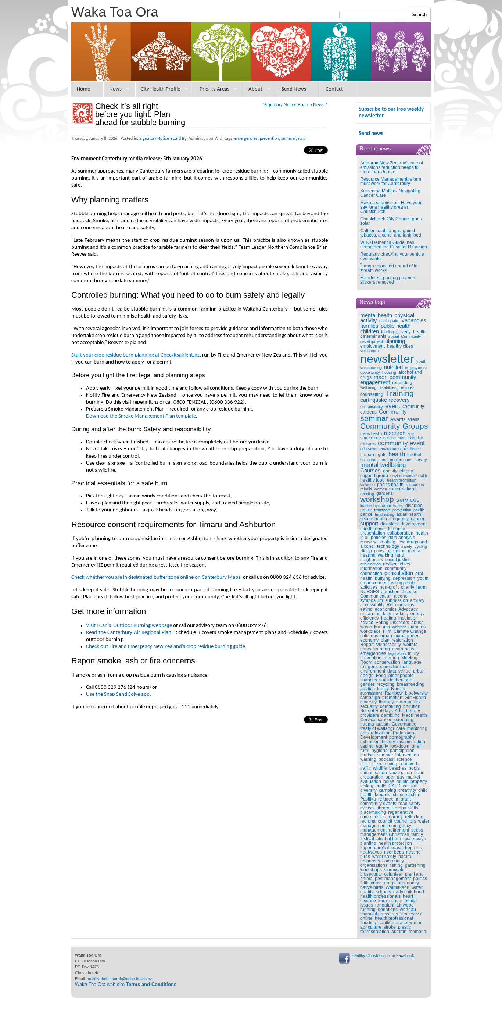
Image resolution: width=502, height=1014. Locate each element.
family (417, 834)
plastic (404, 927)
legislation (397, 653)
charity (407, 587)
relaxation (381, 732)
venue (404, 671)
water (398, 505)
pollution (411, 706)
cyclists (367, 808)
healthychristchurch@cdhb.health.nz (119, 978)
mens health (371, 433)
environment (391, 449)
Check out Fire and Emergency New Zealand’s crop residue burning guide (165, 646)
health (396, 454)
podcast (386, 759)
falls (387, 613)
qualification (370, 564)
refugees (369, 666)
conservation (387, 662)
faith (364, 883)
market (413, 777)
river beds (394, 852)
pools (414, 768)
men (401, 438)
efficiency (369, 618)
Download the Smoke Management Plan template (141, 416)
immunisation (373, 772)
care (400, 728)
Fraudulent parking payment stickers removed (388, 280)
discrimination (411, 741)
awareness (403, 649)
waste (366, 627)
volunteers (369, 350)
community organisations (382, 863)
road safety (409, 803)
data (391, 671)
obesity (390, 471)
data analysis (401, 537)
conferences (401, 459)
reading (391, 657)
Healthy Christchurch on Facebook (383, 955)
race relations (402, 489)
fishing (396, 865)
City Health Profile (160, 89)
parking (400, 613)
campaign (370, 697)
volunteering (371, 367)
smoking (387, 542)
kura (382, 900)
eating (366, 609)
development (414, 523)
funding (387, 332)
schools (383, 891)
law (401, 542)
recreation (389, 666)
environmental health (408, 476)
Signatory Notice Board (286, 104)
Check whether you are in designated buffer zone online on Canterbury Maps (155, 577)
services (408, 499)
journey (395, 816)
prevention (401, 510)
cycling (421, 546)
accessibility (372, 604)
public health (395, 326)
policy (379, 551)
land (399, 555)
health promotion (401, 480)
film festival (411, 913)
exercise (415, 438)
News (115, 89)
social (393, 336)
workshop (377, 499)
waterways (415, 838)
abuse (417, 622)
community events (378, 803)
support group (374, 475)
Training (400, 393)
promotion (392, 697)
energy (417, 613)
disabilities (388, 387)
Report (367, 644)
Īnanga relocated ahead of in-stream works (389, 268)
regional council (376, 821)
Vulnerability (388, 644)
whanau (408, 909)
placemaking (373, 812)
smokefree (370, 437)
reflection (414, 816)
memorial (418, 931)
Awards (397, 419)
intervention (407, 755)
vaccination (400, 772)
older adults (408, 702)
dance (366, 514)
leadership (369, 505)
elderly (406, 471)
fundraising (384, 514)
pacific (419, 510)
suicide (386, 679)
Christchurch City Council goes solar (391, 221)
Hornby (398, 808)
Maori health (414, 715)
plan (385, 640)
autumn (398, 931)
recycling (386, 684)
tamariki (383, 794)
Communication (376, 596)
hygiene (380, 750)
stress (413, 419)
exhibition (370, 741)
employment (372, 346)
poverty (403, 331)
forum (386, 505)
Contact (334, 89)
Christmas (399, 834)
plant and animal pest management (392, 876)
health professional (394, 918)
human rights (373, 454)
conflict (385, 922)
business (368, 459)
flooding (368, 922)
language (412, 662)
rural (364, 750)
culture (389, 438)
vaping (367, 746)
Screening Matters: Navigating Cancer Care (390, 193)
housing (389, 372)
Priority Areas (214, 89)
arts (411, 433)
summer (385, 755)
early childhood (408, 891)
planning (395, 341)
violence (367, 484)
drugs (389, 883)
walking (385, 555)
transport (382, 510)
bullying (383, 578)
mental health (376, 315)
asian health (409, 514)
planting (368, 843)
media (414, 550)
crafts (381, 785)
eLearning (370, 613)
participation (402, 750)
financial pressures (379, 913)
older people (401, 675)
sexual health (373, 518)
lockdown (399, 746)
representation (374, 931)
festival (367, 838)
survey (421, 459)
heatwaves (371, 852)
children (369, 331)
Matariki (382, 627)
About (255, 89)
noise (388, 781)
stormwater (395, 869)
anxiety (417, 600)
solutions (369, 635)
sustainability (371, 406)
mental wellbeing (383, 464)
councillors (405, 821)
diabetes (417, 627)
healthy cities (400, 346)
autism (383, 724)
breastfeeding (410, 684)
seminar (374, 418)
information (371, 568)
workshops (371, 869)
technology (388, 546)
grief (416, 746)
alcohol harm (389, 838)
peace (401, 922)
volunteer (393, 874)
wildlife (380, 768)
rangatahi (384, 905)
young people (403, 583)
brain (419, 772)
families (369, 326)
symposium (371, 600)
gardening (415, 865)
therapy (386, 702)
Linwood (405, 905)
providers (369, 715)
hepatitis (413, 847)
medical (414, 455)
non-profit (389, 587)
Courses (370, 471)
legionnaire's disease (381, 847)
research (394, 433)
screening (403, 719)
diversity (368, 702)
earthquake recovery (385, 400)
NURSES (369, 591)
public (366, 688)
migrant (403, 799)
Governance (404, 724)
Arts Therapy (407, 710)
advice (366, 622)
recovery (368, 542)
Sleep (366, 550)
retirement (399, 830)
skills (413, 808)
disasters (389, 523)
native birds (371, 887)
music (402, 781)
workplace (370, 631)
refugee (386, 799)
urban (386, 635)
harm (421, 587)
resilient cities (396, 564)
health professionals (380, 896)
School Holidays (376, 710)
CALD (394, 785)
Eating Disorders (392, 622)
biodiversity (416, 693)
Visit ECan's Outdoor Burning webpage (129, 625)
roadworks (409, 763)
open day (395, 777)
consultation (398, 573)
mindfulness (372, 528)
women (380, 489)
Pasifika (368, 799)
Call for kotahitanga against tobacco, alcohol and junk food (390, 233)
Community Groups (394, 426)
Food (381, 675)
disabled (414, 505)
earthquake (389, 321)
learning (381, 649)
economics (386, 609)
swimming (387, 763)
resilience (412, 449)
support (369, 523)
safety (406, 546)
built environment (384, 669)
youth (421, 361)
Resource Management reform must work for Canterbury (390, 181)
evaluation (370, 781)
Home (83, 89)
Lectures (407, 387)
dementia (396, 528)
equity (382, 746)
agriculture (370, 927)
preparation (371, 777)
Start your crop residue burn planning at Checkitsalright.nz (135, 355)
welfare (410, 644)
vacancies (414, 320)
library (383, 808)
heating (388, 618)
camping (387, 790)
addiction (390, 591)
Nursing (399, 688)
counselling (371, 394)
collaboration (400, 533)
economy (369, 640)
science (404, 759)
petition (367, 763)
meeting (367, 493)
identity (381, 688)
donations (388, 909)
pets (364, 732)
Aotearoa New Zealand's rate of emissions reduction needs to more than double (391, 167)
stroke (390, 927)
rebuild (366, 489)
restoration (402, 640)
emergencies (373, 653)
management (407, 635)
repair (366, 510)
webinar (399, 627)
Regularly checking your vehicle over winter (392, 256)
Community (393, 412)
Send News (294, 89)
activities (368, 587)
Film (387, 631)
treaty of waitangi (377, 728)
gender (367, 684)
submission (396, 600)
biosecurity (371, 874)
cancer (417, 518)
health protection (395, 843)
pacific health (390, 484)
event (392, 405)
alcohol (401, 596)
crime (376, 883)
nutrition (393, 367)
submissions (371, 693)
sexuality (369, 706)
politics (420, 878)
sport (383, 459)
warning (368, 759)
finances (368, 679)
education (368, 449)
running (368, 909)
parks (365, 649)
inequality (399, 518)
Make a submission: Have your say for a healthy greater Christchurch (391, 207)
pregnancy (408, 883)
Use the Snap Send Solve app (118, 694)
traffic (365, 768)
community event (401, 443)
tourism (367, 755)
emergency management (385, 828)
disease (409, 591)
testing (366, 785)
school (395, 900)
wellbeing (368, 387)
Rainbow (394, 693)
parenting (396, 550)
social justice (398, 559)
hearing (368, 555)
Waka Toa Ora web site (125, 984)
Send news (371, 133)
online (366, 918)
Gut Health (415, 697)
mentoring (417, 728)
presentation (372, 533)
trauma (367, 724)
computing (390, 706)
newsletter (387, 358)
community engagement (388, 380)
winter (415, 922)
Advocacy (408, 609)
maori (380, 377)
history (388, 741)
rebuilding (402, 382)
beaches (397, 768)
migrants (368, 444)
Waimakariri (397, 887)
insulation (408, 618)
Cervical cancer (375, 719)
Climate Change (410, 631)
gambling (390, 715)
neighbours (371, 559)
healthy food (372, 480)
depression (404, 578)
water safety (384, 856)
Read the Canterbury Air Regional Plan (128, 632)
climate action (406, 794)
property (418, 781)
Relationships (400, 604)
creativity (407, 790)
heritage (404, 679)
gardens (384, 493)
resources (415, 484)
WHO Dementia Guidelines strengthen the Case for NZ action (393, 244)
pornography (402, 737)
